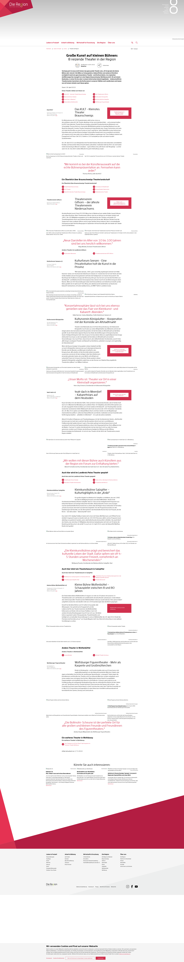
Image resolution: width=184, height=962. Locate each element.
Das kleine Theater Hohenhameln (73, 482)
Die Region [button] (101, 44)
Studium (67, 862)
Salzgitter (104, 866)
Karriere (67, 858)
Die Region (123, 856)
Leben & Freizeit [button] (52, 44)
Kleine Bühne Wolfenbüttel (71, 102)
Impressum (91, 886)
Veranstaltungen (50, 856)
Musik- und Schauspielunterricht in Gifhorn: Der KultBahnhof (119, 203)
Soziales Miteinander (51, 868)
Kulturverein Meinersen (70, 253)
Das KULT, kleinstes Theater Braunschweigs (75, 192)
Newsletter (122, 862)
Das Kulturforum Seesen (70, 96)
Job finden (67, 856)
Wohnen (48, 862)
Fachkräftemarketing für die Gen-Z (91, 862)
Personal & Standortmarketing (90, 860)
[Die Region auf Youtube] (136, 886)
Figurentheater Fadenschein (102, 189)
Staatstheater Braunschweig (71, 186)
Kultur (65, 48)
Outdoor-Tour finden (51, 870)
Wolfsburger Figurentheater (102, 102)
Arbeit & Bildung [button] (67, 44)
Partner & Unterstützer (125, 858)
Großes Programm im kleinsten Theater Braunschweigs (119, 113)
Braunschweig (105, 858)
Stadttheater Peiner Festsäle (71, 480)
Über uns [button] (111, 44)
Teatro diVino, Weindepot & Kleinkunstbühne (106, 480)
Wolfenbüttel (105, 868)
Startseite (48, 48)
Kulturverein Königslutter (102, 96)
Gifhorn (104, 860)
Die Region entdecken (107, 856)
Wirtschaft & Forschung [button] (86, 44)
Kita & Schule (68, 864)
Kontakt (122, 864)
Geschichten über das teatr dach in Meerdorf (119, 395)
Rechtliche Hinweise (105, 886)
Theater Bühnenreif (100, 579)
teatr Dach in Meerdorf (70, 99)
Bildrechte (113, 886)
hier (56, 115)
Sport (47, 866)
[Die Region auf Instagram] (127, 886)
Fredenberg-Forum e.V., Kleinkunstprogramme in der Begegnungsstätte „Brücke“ (108, 576)
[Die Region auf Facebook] (132, 886)
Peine (103, 864)
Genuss (48, 864)
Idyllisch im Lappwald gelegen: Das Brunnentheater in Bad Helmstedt (119, 350)
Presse (121, 860)
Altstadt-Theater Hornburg (102, 655)
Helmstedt (104, 862)
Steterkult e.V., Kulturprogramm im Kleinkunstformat (77, 576)
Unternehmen (86, 856)
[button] (132, 43)
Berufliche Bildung (69, 860)
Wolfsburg (104, 870)
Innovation (85, 858)
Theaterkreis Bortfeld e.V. (102, 482)
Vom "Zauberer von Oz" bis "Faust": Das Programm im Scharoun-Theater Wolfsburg (77, 744)
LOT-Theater (68, 189)
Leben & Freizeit (57, 48)
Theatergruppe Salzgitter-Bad (72, 579)
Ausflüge (48, 858)
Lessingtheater (68, 655)
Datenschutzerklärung (81, 886)
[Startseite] (19, 5)
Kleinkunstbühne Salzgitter (102, 99)
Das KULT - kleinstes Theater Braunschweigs (75, 94)
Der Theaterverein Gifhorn (102, 94)
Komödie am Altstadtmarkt (102, 186)
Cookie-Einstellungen (58, 958)
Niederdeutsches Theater (102, 192)
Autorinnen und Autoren (126, 866)
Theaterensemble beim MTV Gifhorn (104, 253)
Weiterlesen (49, 785)
